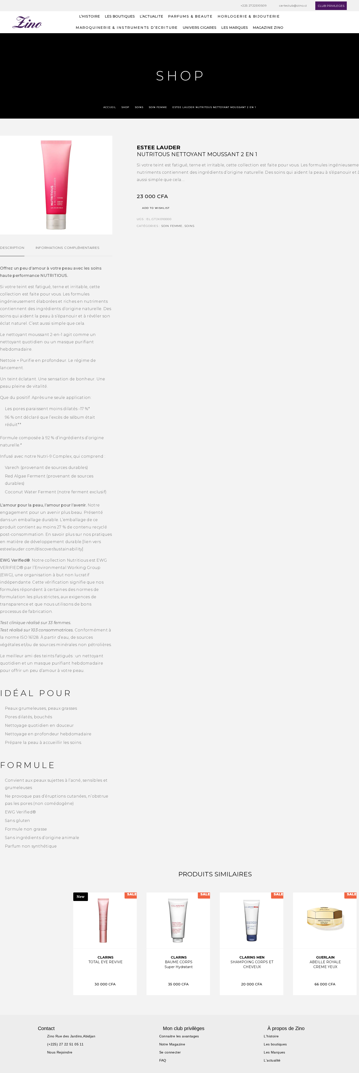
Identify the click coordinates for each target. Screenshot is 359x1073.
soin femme (158, 107)
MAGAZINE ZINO (268, 28)
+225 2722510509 (254, 5)
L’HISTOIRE (89, 17)
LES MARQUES (234, 28)
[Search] (333, 22)
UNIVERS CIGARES (199, 28)
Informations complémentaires (68, 248)
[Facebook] (13, 6)
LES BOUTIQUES (120, 17)
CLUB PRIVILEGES (331, 6)
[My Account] (344, 22)
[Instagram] (22, 6)
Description (12, 248)
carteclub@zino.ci (293, 5)
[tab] (12, 250)
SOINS (139, 107)
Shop (125, 107)
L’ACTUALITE (151, 17)
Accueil (109, 107)
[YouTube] (32, 6)
